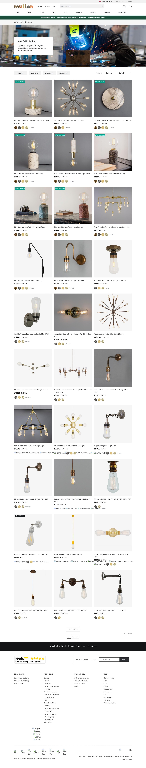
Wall (29, 12)
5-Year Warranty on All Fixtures (96, 17)
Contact (129, 1)
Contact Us (107, 700)
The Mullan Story (109, 678)
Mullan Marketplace (110, 703)
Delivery (46, 678)
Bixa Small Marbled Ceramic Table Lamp (28, 174)
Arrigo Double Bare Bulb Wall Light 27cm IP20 (70, 610)
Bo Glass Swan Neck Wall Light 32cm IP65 (69, 281)
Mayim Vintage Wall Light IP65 (105, 446)
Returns (46, 681)
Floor (65, 12)
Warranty (47, 706)
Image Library (48, 719)
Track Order (47, 722)
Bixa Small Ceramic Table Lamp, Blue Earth (29, 227)
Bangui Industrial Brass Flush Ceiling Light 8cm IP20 (112, 499)
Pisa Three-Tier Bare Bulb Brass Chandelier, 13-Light (112, 227)
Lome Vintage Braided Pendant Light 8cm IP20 (30, 610)
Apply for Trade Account (81, 678)
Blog (105, 694)
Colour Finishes (19, 683)
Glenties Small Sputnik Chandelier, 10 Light (69, 446)
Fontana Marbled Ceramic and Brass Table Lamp (31, 120)
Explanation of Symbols (51, 694)
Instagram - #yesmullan (51, 708)
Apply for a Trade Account (48, 17)
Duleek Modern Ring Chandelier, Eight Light (29, 446)
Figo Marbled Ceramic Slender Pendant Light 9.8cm (72, 174)
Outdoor (93, 12)
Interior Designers (79, 683)
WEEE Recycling (49, 717)
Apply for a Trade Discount (87, 646)
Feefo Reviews (108, 689)
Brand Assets (108, 692)
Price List (47, 689)
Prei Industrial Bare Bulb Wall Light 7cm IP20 (109, 610)
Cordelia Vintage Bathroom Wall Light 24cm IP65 (31, 334)
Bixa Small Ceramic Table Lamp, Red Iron (68, 227)
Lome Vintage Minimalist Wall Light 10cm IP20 (30, 554)
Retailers (76, 686)
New (18, 12)
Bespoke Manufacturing (21, 681)
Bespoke (40, 6)
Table (54, 12)
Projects (47, 6)
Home (16, 22)
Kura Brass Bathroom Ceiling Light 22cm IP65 (110, 281)
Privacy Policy (48, 711)
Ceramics (107, 12)
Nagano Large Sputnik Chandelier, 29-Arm (108, 334)
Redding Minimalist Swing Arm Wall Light (28, 281)
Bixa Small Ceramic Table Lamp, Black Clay (109, 174)
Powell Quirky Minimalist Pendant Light (68, 554)
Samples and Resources (51, 686)
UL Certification (49, 697)
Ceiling (41, 12)
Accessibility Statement (51, 714)
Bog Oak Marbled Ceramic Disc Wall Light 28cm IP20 (112, 120)
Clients (106, 683)
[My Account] (125, 6)
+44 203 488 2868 (126, 759)
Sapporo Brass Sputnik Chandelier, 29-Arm (69, 120)
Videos (106, 686)
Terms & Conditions (50, 703)
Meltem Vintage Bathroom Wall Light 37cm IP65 (31, 499)
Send (124, 659)
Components (122, 12)
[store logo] (23, 6)
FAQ (45, 700)
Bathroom (79, 12)
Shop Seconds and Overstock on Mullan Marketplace (71, 17)
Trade (54, 6)
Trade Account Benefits (81, 681)
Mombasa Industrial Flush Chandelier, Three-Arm (31, 390)
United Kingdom (105, 1)
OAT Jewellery (108, 697)
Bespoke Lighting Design (21, 678)
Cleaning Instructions (50, 692)
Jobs (105, 681)
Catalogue (47, 683)
